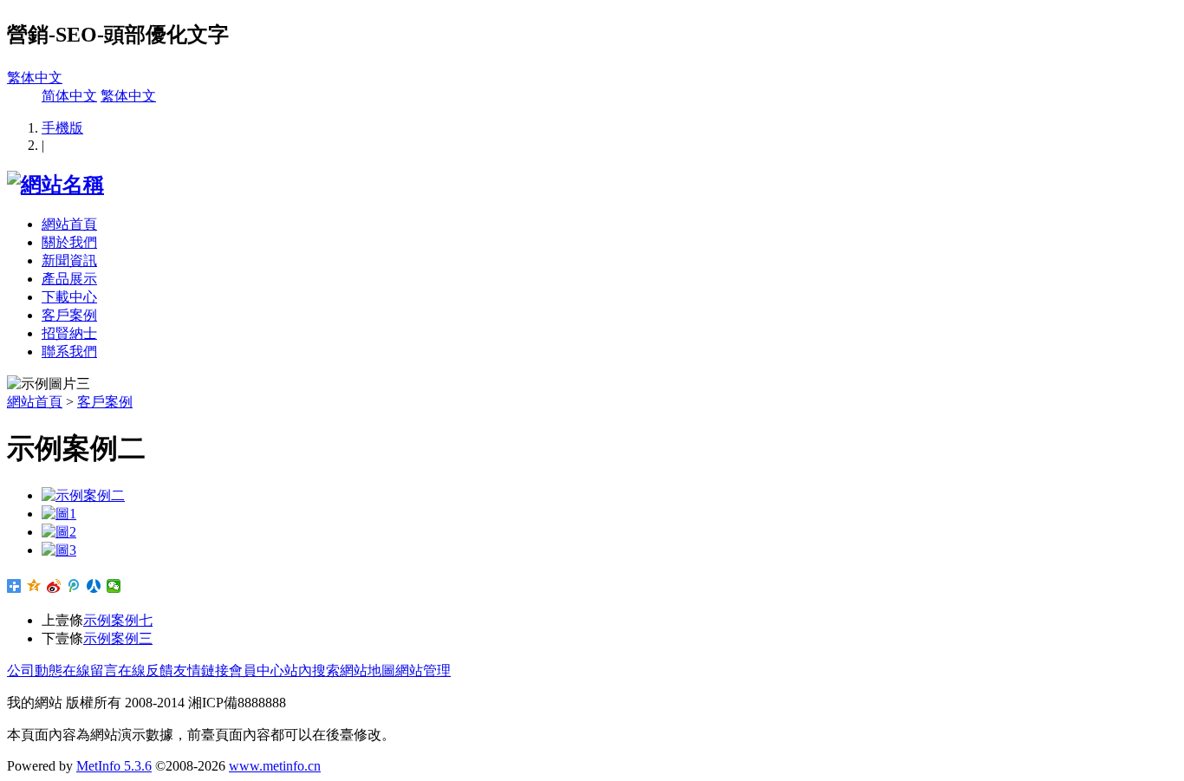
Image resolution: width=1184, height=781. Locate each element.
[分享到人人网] (94, 586)
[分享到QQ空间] (34, 586)
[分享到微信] (114, 586)
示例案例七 (118, 620)
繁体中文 (34, 77)
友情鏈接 (201, 670)
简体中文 (69, 95)
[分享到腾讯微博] (74, 586)
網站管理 (423, 670)
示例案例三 (118, 638)
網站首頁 (69, 224)
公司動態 (34, 670)
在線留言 (90, 670)
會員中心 (256, 670)
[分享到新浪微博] (54, 586)
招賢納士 (69, 333)
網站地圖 (367, 670)
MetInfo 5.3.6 (114, 765)
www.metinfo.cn (275, 765)
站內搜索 (312, 670)
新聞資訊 (69, 260)
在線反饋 (145, 670)
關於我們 (69, 242)
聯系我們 (69, 351)
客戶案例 (69, 315)
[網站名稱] (55, 184)
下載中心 (69, 297)
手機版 (62, 127)
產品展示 (69, 278)
